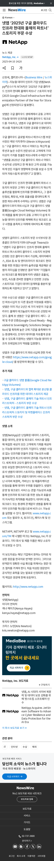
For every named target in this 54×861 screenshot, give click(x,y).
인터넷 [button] (14, 746)
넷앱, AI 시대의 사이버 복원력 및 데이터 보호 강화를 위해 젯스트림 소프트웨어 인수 (36, 697)
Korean (9, 17)
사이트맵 (41, 856)
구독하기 (45, 684)
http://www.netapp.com (28, 586)
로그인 (12, 856)
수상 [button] (25, 746)
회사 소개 (21, 856)
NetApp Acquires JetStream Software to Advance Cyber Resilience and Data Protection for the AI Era (36, 715)
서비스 (27, 815)
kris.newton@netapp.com (18, 630)
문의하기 (27, 840)
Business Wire (33, 77)
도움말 (27, 829)
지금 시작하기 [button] (13, 776)
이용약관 (31, 856)
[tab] (27, 808)
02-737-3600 (28, 836)
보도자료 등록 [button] (27, 799)
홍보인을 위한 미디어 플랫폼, (27, 3)
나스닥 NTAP (27, 57)
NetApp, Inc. (10, 57)
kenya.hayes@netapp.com (18, 613)
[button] (4, 68)
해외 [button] (34, 746)
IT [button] (5, 746)
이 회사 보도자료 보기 (14, 728)
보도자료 (27, 808)
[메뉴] (3, 10)
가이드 (27, 822)
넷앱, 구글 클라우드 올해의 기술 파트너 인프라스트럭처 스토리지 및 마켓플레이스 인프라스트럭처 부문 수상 (27, 412)
